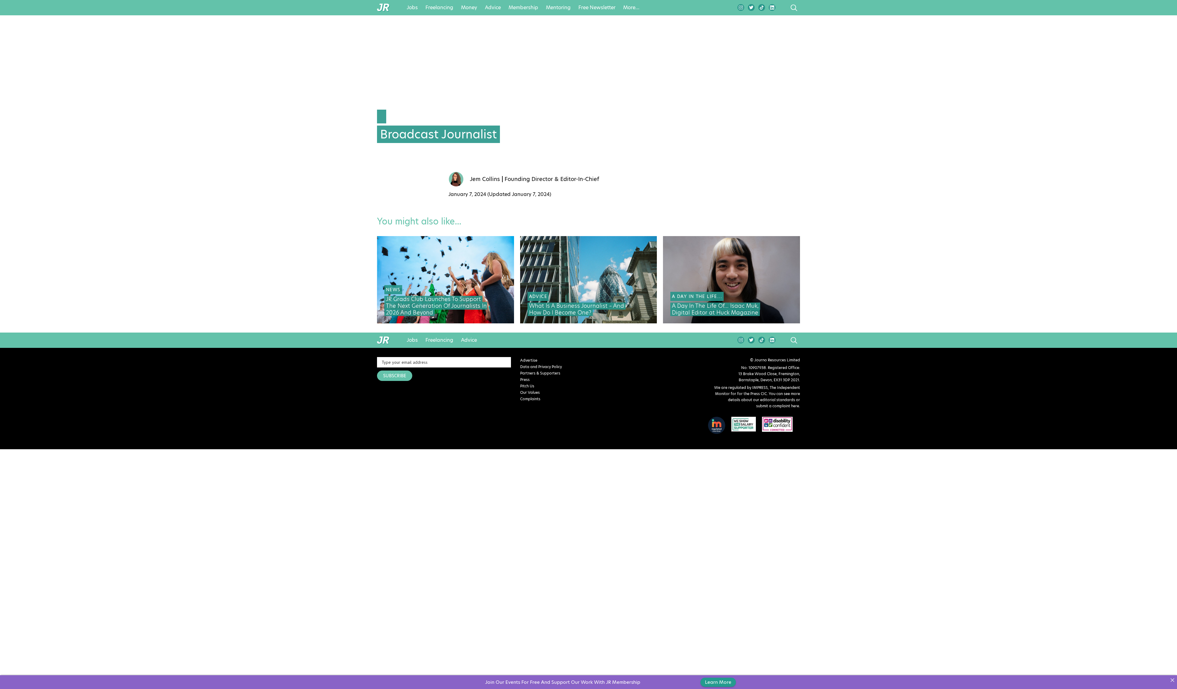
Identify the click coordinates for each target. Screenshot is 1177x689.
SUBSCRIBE (394, 376)
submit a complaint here (777, 406)
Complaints (530, 398)
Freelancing (439, 8)
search (782, 8)
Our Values (530, 392)
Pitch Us (527, 386)
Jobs (412, 8)
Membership (523, 8)
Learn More (718, 682)
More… (631, 8)
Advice (493, 8)
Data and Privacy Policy (541, 366)
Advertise (528, 360)
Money (469, 8)
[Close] (1172, 680)
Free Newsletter (596, 8)
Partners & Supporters (540, 373)
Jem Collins (485, 179)
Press (525, 379)
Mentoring (558, 8)
